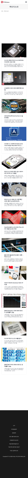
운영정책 (14, 432)
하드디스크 (6, 11)
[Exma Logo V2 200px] (5, 2)
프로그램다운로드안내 (14, 436)
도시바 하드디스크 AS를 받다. (13, 338)
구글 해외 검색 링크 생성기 (14, 447)
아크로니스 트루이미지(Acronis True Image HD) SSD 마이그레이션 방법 (13, 145)
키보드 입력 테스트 (14, 450)
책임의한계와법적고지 (14, 443)
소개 (14, 425)
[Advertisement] (14, 27)
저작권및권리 (14, 429)
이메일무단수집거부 (14, 440)
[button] (26, 2)
